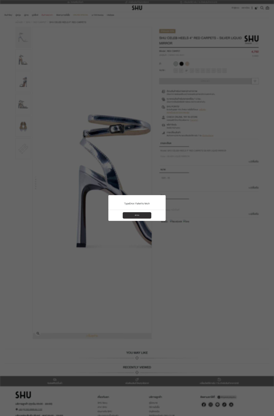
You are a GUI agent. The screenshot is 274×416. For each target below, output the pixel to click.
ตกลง (137, 215)
